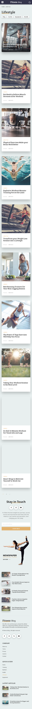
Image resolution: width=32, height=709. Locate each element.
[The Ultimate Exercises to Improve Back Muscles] (6, 608)
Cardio (10, 17)
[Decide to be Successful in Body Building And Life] (16, 37)
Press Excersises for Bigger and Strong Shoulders (19, 701)
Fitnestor (5, 100)
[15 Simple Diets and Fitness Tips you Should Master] (6, 591)
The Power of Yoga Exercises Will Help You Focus (15, 335)
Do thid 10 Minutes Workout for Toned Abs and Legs (14, 432)
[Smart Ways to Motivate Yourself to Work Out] (16, 459)
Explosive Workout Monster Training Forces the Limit (14, 191)
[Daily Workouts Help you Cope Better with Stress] (5, 695)
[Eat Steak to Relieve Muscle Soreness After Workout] (16, 74)
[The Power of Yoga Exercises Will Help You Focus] (16, 315)
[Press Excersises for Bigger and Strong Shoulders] (5, 702)
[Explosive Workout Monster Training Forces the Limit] (16, 170)
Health (26, 17)
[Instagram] (16, 507)
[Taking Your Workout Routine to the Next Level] (16, 363)
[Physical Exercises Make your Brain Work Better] (16, 122)
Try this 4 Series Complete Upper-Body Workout (19, 599)
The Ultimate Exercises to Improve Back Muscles (19, 608)
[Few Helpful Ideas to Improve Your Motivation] (6, 583)
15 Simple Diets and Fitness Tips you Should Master (20, 591)
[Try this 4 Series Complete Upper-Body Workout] (6, 599)
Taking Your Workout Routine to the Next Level (15, 383)
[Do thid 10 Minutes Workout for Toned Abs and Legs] (16, 411)
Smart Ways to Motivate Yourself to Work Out (13, 480)
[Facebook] (11, 507)
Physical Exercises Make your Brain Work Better (15, 143)
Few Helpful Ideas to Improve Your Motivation (20, 582)
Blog (4, 17)
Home (3, 6)
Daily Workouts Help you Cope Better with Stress (19, 694)
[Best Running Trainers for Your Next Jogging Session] (16, 266)
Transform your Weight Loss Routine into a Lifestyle (15, 239)
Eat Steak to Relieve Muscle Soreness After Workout (14, 95)
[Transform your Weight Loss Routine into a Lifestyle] (16, 218)
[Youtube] (21, 507)
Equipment (18, 17)
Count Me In (16, 528)
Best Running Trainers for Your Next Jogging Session (14, 287)
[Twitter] (14, 636)
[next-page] (9, 494)
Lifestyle (5, 42)
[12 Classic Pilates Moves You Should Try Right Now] (6, 574)
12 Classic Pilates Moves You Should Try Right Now (20, 574)
